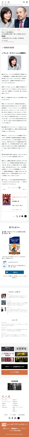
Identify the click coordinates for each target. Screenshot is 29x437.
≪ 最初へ (4, 189)
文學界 (5, 414)
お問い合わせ (4, 407)
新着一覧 (14, 399)
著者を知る (15, 401)
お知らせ (4, 405)
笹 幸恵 (3, 36)
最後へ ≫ (25, 189)
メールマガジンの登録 (21, 276)
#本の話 (5, 40)
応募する (11, 272)
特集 (14, 409)
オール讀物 (13, 414)
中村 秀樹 (7, 47)
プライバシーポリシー (6, 401)
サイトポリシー (5, 399)
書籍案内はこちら (14, 367)
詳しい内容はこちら (17, 209)
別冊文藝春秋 (21, 414)
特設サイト (15, 410)
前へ (9, 187)
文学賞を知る (15, 405)
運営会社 (4, 403)
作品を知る (15, 403)
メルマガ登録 (14, 372)
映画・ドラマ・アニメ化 (18, 407)
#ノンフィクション (10, 41)
